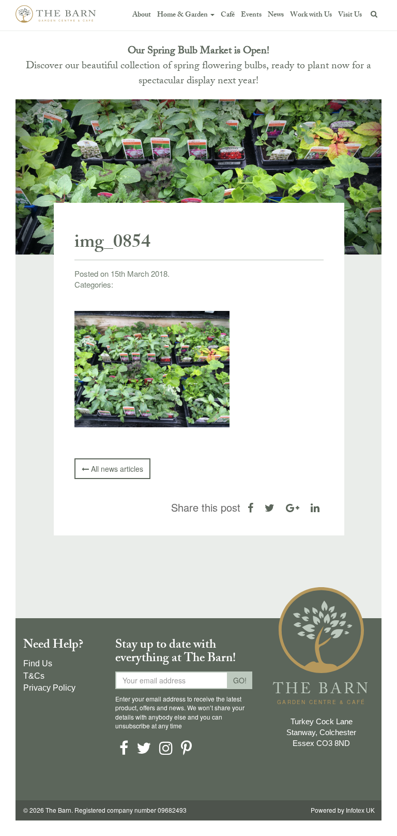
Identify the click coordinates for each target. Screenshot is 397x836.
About (141, 15)
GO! (240, 680)
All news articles (116, 469)
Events (251, 15)
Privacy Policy (49, 687)
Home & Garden (183, 15)
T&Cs (33, 675)
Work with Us (311, 15)
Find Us (37, 663)
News (276, 15)
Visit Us (350, 15)
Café (228, 15)
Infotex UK (360, 810)
